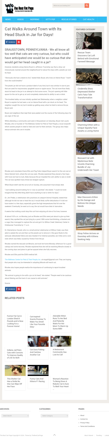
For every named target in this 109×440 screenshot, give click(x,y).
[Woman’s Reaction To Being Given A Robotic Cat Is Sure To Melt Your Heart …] (61, 370)
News (8, 19)
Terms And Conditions (87, 426)
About (82, 415)
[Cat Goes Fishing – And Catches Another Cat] (38, 341)
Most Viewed (89, 435)
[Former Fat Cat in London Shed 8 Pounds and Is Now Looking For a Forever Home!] (15, 307)
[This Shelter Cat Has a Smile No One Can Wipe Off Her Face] (15, 370)
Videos (20, 19)
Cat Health (88, 19)
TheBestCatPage (37, 435)
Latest (107, 435)
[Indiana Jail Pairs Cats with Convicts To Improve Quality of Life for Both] (15, 341)
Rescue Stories (69, 19)
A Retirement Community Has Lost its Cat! (60, 352)
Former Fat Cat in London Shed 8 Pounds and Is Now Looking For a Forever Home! (15, 321)
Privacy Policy (84, 423)
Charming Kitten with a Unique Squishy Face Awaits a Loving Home (88, 128)
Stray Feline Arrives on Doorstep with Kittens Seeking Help (88, 236)
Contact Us (84, 419)
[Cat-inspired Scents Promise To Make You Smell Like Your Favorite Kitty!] (38, 308)
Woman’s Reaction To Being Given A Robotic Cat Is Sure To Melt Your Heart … (61, 384)
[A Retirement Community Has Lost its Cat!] (61, 341)
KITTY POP (50, 19)
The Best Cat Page (6, 435)
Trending (99, 435)
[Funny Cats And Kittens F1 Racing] (38, 370)
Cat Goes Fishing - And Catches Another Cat (37, 352)
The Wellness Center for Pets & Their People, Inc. (23, 260)
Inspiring (34, 19)
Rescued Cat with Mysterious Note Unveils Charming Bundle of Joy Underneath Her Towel (88, 164)
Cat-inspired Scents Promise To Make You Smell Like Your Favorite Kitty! (38, 321)
